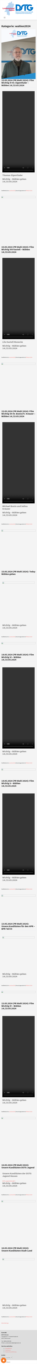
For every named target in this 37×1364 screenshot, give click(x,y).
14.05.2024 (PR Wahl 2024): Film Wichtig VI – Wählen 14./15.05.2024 (17, 657)
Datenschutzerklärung (10, 1352)
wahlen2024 (12, 190)
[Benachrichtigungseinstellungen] (3, 1360)
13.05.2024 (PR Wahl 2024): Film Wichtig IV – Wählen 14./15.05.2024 (17, 1006)
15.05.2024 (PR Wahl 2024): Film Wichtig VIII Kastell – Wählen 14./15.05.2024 (17, 249)
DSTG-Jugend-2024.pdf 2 (8, 1181)
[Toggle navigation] (5, 17)
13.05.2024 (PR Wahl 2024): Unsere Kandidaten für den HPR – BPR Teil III (18, 926)
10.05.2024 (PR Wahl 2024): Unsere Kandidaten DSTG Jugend (17, 1166)
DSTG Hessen (7, 1362)
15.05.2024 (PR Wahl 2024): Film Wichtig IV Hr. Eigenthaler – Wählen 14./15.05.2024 (17, 83)
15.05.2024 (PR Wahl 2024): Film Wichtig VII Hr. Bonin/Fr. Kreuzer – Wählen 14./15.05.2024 (18, 414)
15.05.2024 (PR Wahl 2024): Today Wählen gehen (18, 573)
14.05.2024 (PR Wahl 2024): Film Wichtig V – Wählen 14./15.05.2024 (17, 783)
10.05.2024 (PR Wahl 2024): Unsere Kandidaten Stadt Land (16, 1249)
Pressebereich (8, 1348)
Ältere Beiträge (5, 1323)
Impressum (8, 1350)
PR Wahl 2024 (29, 190)
